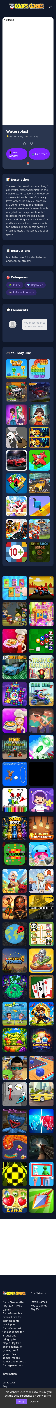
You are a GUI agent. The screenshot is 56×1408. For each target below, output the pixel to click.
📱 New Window (13, 154)
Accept (22, 1401)
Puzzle (15, 285)
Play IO (34, 1309)
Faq (4, 1386)
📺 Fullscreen (39, 154)
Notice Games (38, 1305)
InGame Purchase (21, 292)
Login (49, 6)
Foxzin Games (38, 1302)
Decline (34, 1401)
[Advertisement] (28, 1247)
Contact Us (8, 1382)
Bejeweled (35, 285)
